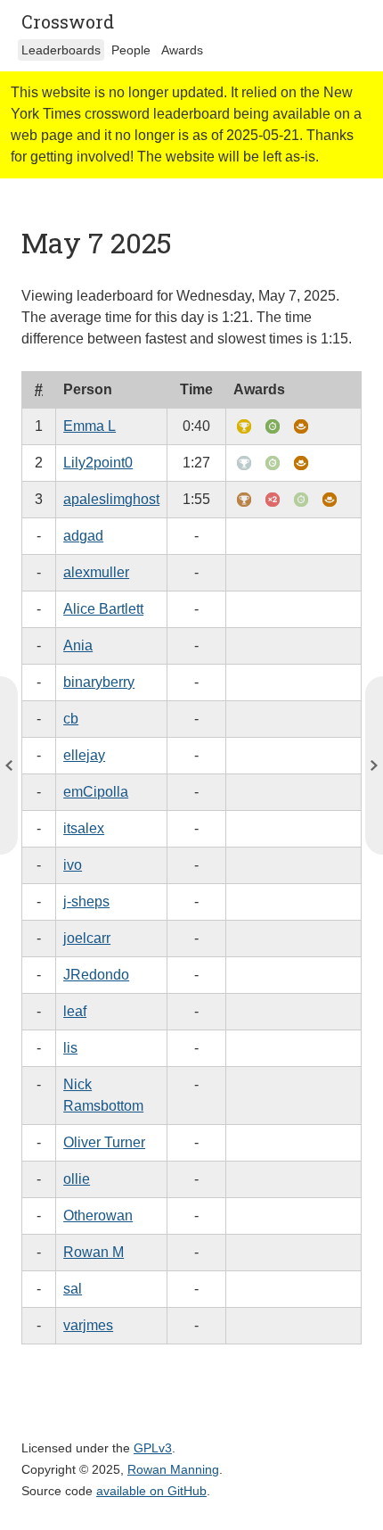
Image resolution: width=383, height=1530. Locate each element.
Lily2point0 (98, 462)
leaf (74, 1011)
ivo (72, 865)
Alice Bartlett (103, 608)
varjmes (88, 1325)
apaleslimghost (111, 499)
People (131, 50)
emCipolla (95, 791)
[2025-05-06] (374, 765)
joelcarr (86, 938)
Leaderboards (61, 50)
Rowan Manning (173, 1469)
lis (70, 1047)
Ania (78, 645)
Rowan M (93, 1252)
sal (72, 1288)
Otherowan (98, 1215)
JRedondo (96, 974)
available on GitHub (151, 1491)
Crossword (67, 21)
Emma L (89, 426)
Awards (182, 50)
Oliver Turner (104, 1142)
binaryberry (98, 682)
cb (70, 718)
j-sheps (86, 901)
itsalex (83, 828)
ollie (76, 1179)
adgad (83, 535)
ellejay (84, 755)
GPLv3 (153, 1448)
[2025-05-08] (9, 765)
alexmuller (96, 572)
